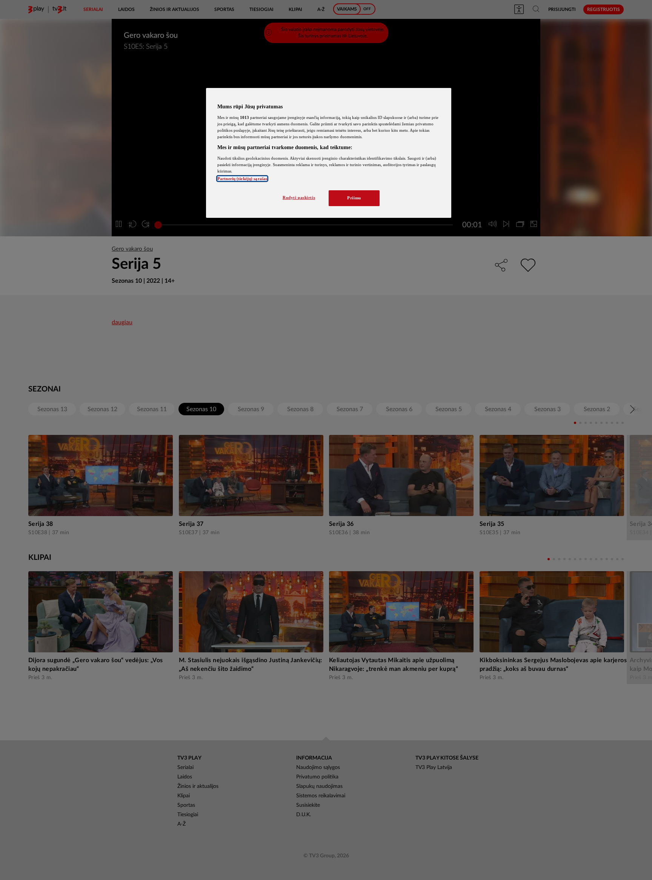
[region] (328, 153)
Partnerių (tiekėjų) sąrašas (242, 178)
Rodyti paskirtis (299, 197)
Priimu (354, 198)
